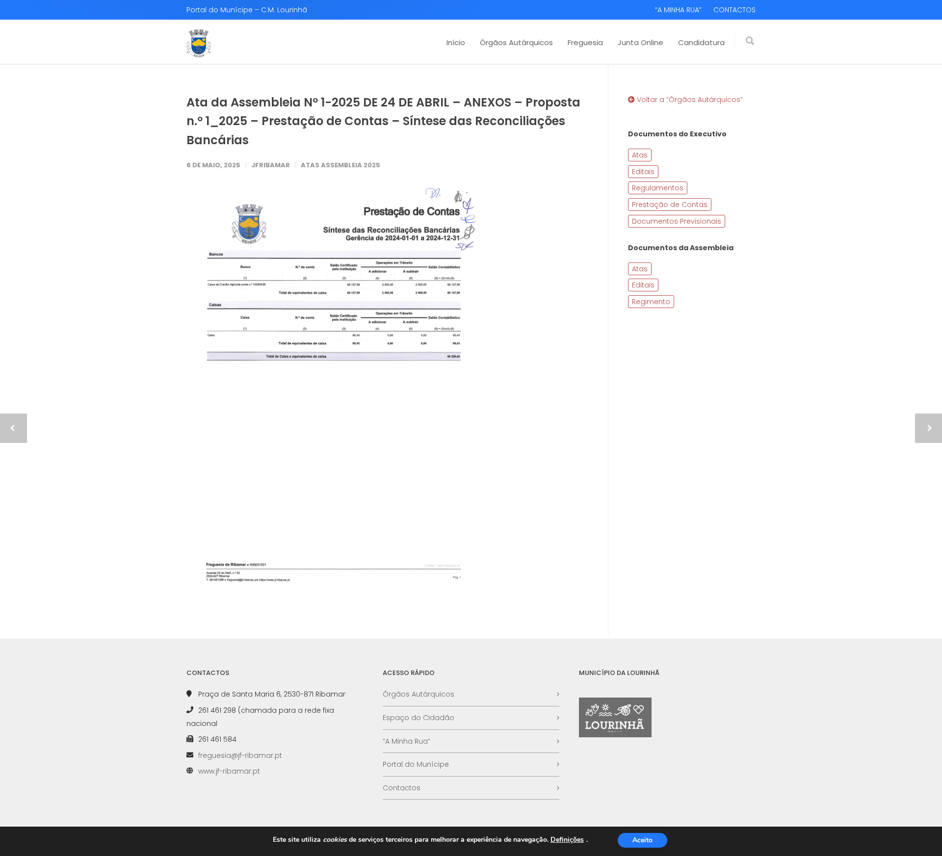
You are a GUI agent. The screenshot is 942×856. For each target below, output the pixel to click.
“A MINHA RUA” (678, 9)
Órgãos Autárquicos (516, 42)
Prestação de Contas (669, 204)
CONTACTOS (734, 9)
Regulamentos (657, 188)
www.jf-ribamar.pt (229, 771)
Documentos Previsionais (676, 221)
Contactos (401, 788)
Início (455, 42)
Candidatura (701, 42)
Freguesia (585, 42)
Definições (567, 839)
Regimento (651, 302)
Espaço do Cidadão (418, 718)
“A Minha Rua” (406, 741)
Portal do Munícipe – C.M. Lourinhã (246, 10)
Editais (643, 172)
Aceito (642, 840)
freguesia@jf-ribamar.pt (240, 755)
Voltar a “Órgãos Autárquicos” (689, 99)
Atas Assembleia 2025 (340, 165)
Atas (640, 155)
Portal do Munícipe (416, 764)
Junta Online (640, 42)
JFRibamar (270, 165)
